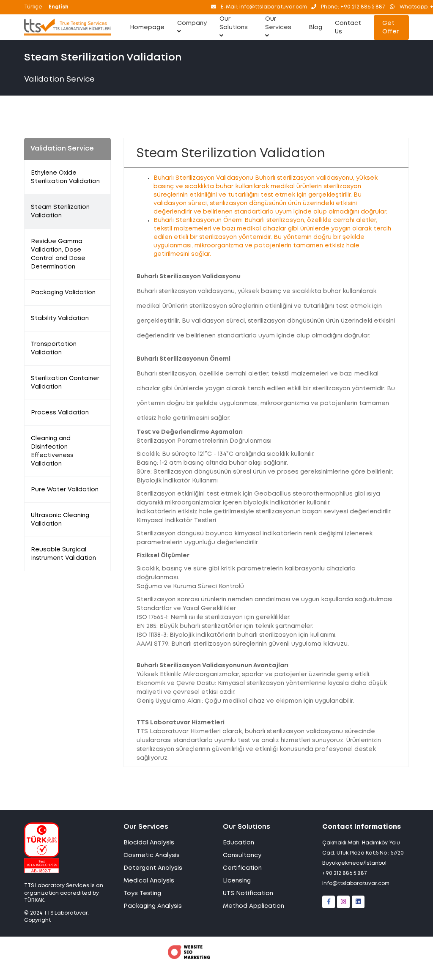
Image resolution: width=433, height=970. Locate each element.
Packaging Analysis (152, 906)
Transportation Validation (54, 348)
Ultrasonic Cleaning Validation (60, 519)
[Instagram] (343, 902)
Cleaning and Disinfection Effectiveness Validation (52, 451)
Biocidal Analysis (148, 842)
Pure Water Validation (65, 489)
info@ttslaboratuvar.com (355, 883)
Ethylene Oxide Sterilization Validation (65, 177)
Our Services (278, 23)
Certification (242, 868)
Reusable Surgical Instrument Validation (63, 554)
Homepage (147, 27)
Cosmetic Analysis (151, 855)
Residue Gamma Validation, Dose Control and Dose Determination (58, 254)
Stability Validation (60, 318)
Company (192, 23)
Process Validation (60, 412)
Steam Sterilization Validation (60, 211)
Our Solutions (233, 23)
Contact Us (348, 27)
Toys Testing (142, 893)
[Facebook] (328, 902)
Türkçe (33, 7)
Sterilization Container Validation (65, 382)
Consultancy (242, 855)
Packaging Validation (63, 292)
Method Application (253, 906)
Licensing (237, 880)
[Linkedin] (358, 902)
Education (238, 842)
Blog (315, 27)
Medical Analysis (148, 880)
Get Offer (390, 27)
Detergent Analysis (152, 868)
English (59, 7)
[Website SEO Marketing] (189, 957)
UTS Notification (248, 893)
